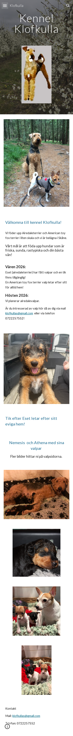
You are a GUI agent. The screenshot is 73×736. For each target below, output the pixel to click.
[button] (5, 5)
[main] (36, 23)
